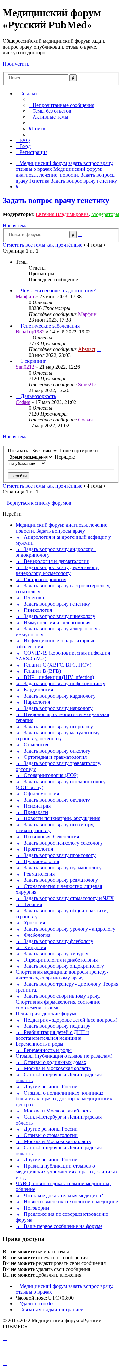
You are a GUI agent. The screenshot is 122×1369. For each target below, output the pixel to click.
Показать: (19, 450)
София (23, 402)
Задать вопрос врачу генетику (56, 200)
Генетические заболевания (50, 326)
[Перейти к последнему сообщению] (100, 314)
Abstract (86, 349)
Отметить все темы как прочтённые (42, 245)
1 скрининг (33, 361)
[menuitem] (61, 105)
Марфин (25, 296)
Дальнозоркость (38, 396)
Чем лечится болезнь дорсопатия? (58, 290)
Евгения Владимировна (62, 214)
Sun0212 (25, 367)
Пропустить (16, 63)
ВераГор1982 (30, 331)
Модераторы (105, 214)
